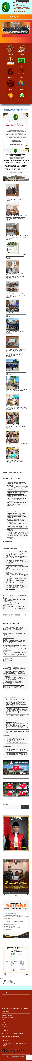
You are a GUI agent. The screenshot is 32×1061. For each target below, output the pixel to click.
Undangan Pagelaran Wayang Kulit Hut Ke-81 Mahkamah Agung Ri (17, 487)
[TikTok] (14, 1050)
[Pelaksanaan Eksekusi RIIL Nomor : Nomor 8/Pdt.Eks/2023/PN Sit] (12, 382)
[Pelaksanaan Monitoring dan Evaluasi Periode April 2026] (12, 453)
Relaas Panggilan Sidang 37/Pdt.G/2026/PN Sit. (14, 596)
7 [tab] (20, 35)
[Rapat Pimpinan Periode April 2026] (12, 437)
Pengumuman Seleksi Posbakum (16, 580)
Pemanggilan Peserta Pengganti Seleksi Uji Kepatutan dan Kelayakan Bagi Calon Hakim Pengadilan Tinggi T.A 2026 (16, 710)
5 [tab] (16, 35)
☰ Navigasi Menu (16, 17)
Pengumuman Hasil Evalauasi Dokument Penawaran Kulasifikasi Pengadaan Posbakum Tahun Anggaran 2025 (16, 587)
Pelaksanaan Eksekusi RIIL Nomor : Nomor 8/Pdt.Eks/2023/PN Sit (16, 390)
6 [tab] (18, 35)
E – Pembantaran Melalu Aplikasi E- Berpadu (14, 652)
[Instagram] (11, 1050)
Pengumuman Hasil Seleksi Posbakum (17, 578)
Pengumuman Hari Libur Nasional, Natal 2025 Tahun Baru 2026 (16, 557)
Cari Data (6, 804)
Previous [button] (3, 30)
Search (25, 807)
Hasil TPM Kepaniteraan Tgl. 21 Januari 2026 (17, 749)
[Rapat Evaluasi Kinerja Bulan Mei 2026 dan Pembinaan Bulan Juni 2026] (12, 306)
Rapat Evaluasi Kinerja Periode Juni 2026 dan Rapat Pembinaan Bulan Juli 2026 (17, 237)
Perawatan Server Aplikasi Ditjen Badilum (16, 570)
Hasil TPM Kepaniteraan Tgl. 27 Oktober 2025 (17, 750)
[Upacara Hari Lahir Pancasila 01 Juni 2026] (12, 324)
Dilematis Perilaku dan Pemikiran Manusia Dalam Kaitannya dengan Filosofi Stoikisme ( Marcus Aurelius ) (14, 642)
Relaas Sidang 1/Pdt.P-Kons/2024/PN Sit (13, 606)
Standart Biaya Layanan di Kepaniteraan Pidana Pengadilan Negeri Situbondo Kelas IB (15, 655)
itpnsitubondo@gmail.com (16, 1057)
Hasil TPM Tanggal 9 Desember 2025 (15, 738)
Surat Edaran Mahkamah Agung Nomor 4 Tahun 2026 (16, 499)
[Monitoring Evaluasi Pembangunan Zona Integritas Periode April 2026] (12, 400)
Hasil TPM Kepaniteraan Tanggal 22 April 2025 (17, 753)
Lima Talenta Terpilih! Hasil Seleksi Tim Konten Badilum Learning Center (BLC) (16, 256)
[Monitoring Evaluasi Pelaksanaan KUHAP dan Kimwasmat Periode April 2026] (12, 418)
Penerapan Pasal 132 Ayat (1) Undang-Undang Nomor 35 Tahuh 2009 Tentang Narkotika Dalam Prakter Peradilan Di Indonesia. (13, 629)
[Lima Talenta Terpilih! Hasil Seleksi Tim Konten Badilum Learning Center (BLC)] (12, 248)
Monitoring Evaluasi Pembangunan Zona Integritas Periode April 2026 (16, 408)
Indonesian (20, 1)
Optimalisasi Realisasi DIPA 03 (16, 523)
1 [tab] (8, 35)
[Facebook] (3, 1050)
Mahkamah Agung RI (7, 1015)
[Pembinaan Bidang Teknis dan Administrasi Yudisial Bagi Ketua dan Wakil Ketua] (12, 287)
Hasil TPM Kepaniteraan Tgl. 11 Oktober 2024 (17, 754)
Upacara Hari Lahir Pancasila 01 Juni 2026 (16, 332)
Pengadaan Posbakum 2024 (14, 582)
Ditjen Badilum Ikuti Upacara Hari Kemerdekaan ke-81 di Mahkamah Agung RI (17, 528)
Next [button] (28, 30)
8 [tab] (22, 35)
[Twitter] (7, 1050)
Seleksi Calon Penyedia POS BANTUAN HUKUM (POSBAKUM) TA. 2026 (17, 566)
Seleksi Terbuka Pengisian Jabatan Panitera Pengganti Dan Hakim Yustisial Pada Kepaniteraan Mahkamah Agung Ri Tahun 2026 (17, 493)
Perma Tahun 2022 (8, 658)
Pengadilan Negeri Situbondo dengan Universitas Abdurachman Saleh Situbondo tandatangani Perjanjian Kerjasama (16, 275)
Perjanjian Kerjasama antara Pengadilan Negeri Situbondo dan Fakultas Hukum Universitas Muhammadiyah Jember (13, 686)
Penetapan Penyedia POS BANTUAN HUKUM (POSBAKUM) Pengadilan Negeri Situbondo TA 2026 (17, 553)
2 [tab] (10, 35)
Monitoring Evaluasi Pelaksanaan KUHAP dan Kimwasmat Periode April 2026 (16, 426)
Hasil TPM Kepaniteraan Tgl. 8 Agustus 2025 (16, 752)
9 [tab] (24, 35)
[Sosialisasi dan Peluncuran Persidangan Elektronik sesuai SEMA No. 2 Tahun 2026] (12, 190)
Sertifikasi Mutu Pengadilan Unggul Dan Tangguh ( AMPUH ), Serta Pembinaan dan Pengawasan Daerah (16, 217)
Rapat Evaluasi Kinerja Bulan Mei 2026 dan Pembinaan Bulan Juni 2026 (16, 314)
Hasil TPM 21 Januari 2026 (12, 741)
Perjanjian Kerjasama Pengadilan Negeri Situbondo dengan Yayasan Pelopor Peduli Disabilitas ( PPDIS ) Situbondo (14, 682)
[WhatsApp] (22, 1050)
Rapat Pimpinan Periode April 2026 (16, 443)
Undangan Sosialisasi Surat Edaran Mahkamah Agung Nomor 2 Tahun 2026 (17, 707)
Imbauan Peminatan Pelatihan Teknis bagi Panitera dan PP (16, 520)
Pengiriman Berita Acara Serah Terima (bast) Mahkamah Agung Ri (17, 482)
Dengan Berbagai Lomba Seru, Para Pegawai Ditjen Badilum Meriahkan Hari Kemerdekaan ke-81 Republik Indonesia (18, 535)
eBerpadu (4, 1022)
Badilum (4, 1024)
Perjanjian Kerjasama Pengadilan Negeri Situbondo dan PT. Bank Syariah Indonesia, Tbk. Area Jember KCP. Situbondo (14, 679)
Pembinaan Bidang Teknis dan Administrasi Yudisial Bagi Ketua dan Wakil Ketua (15, 295)
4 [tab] (14, 35)
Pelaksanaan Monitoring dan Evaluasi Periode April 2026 (14, 461)
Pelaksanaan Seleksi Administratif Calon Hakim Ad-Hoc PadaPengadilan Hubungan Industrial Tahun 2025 (17, 575)
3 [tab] (12, 35)
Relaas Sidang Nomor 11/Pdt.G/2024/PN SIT (14, 608)
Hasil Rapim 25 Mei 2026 (12, 740)
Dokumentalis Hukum (8, 660)
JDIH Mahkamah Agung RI (8, 1017)
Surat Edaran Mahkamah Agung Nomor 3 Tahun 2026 (16, 503)
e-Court (4, 1019)
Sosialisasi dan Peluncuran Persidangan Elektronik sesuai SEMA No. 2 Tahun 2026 (15, 198)
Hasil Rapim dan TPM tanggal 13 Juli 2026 (16, 739)
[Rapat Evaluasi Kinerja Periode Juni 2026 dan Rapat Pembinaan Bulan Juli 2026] (12, 229)
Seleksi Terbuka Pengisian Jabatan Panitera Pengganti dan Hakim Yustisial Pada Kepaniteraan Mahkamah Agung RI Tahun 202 (17, 514)
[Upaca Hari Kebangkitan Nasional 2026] (12, 365)
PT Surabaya (5, 1026)
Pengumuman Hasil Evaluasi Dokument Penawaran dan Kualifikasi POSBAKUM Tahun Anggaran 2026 (17, 561)
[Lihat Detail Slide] (16, 875)
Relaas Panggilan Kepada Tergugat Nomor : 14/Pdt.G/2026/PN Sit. (14, 600)
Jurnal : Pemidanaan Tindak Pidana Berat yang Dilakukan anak (13, 637)
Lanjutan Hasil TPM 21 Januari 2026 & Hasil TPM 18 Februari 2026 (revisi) (16, 743)
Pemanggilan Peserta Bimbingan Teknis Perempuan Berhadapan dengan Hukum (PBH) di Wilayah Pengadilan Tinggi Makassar (17, 714)
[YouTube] (18, 1050)
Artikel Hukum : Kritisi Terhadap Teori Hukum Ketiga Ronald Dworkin (14, 646)
